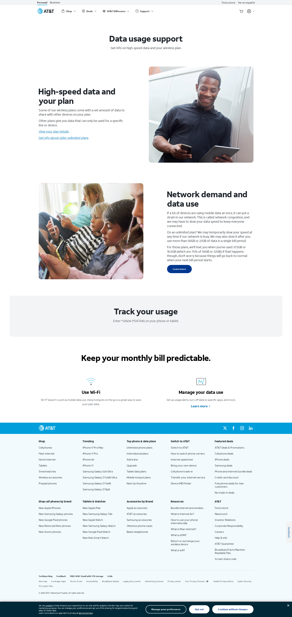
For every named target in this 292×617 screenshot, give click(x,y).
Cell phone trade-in (182, 471)
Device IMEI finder (181, 483)
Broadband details (110, 581)
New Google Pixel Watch (96, 531)
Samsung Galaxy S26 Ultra (98, 471)
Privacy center (174, 581)
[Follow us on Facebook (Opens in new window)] (233, 428)
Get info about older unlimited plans (63, 138)
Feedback (61, 576)
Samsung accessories (139, 520)
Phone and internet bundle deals (233, 471)
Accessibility (92, 581)
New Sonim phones (50, 531)
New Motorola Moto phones (55, 525)
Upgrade (132, 465)
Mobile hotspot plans (139, 477)
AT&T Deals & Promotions (229, 447)
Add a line (132, 459)
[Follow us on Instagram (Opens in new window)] (242, 428)
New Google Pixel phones (53, 520)
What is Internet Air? (182, 514)
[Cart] (241, 11)
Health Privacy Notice (223, 581)
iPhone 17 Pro (90, 453)
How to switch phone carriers (188, 453)
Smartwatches (47, 471)
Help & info (221, 537)
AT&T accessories (137, 514)
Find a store (228, 2)
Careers (219, 531)
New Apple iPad (91, 508)
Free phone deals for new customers (229, 485)
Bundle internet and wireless (187, 508)
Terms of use (76, 581)
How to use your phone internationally (184, 521)
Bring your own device (184, 465)
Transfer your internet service (188, 477)
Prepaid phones (48, 483)
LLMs (110, 576)
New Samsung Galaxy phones (56, 514)
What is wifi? (178, 550)
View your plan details (54, 131)
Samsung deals (223, 465)
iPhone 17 (88, 465)
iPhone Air (88, 459)
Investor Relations (225, 520)
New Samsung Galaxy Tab (97, 514)
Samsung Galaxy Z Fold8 (97, 483)
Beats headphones (137, 531)
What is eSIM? (178, 535)
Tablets (43, 465)
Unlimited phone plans (139, 447)
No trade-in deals (224, 492)
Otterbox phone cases (139, 525)
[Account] (250, 11)
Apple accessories (137, 508)
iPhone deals (222, 459)
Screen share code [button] (225, 559)
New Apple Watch (93, 520)
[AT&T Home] (45, 11)
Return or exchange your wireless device (185, 542)
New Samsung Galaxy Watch (99, 525)
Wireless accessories (50, 477)
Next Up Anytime (136, 483)
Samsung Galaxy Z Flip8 (96, 489)
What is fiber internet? (183, 529)
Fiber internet (46, 453)
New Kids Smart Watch (96, 537)
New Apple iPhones (50, 508)
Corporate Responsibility (229, 525)
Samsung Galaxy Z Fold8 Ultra (100, 477)
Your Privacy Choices (195, 581)
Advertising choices (154, 581)
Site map (43, 581)
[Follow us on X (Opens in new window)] (225, 428)
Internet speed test (182, 459)
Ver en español (246, 2)
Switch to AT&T (180, 447)
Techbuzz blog (45, 576)
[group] (58, 441)
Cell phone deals (224, 453)
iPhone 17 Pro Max (93, 447)
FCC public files (46, 586)
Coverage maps (58, 581)
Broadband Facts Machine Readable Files (230, 551)
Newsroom (221, 514)
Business (55, 2)
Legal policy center (132, 581)
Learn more (179, 269)
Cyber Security (244, 581)
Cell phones (45, 447)
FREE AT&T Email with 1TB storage (86, 576)
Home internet (47, 459)
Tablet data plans (136, 471)
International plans (137, 453)
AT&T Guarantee (224, 543)
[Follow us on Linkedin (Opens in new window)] (250, 428)
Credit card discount (226, 477)
